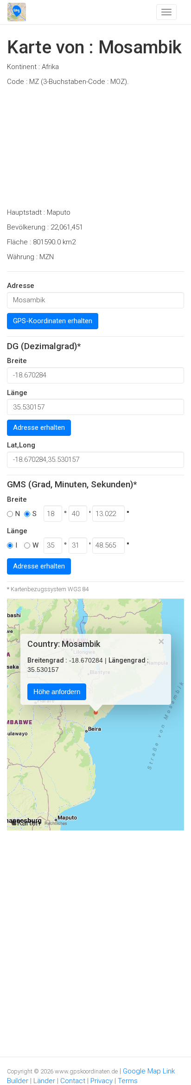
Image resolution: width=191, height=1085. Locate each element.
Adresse (20, 285)
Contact (72, 1081)
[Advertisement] (95, 150)
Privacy (101, 1081)
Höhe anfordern (56, 692)
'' (128, 514)
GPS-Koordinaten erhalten (52, 321)
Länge (17, 393)
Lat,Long (21, 445)
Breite (17, 361)
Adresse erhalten (39, 427)
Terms (128, 1081)
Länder (44, 1081)
